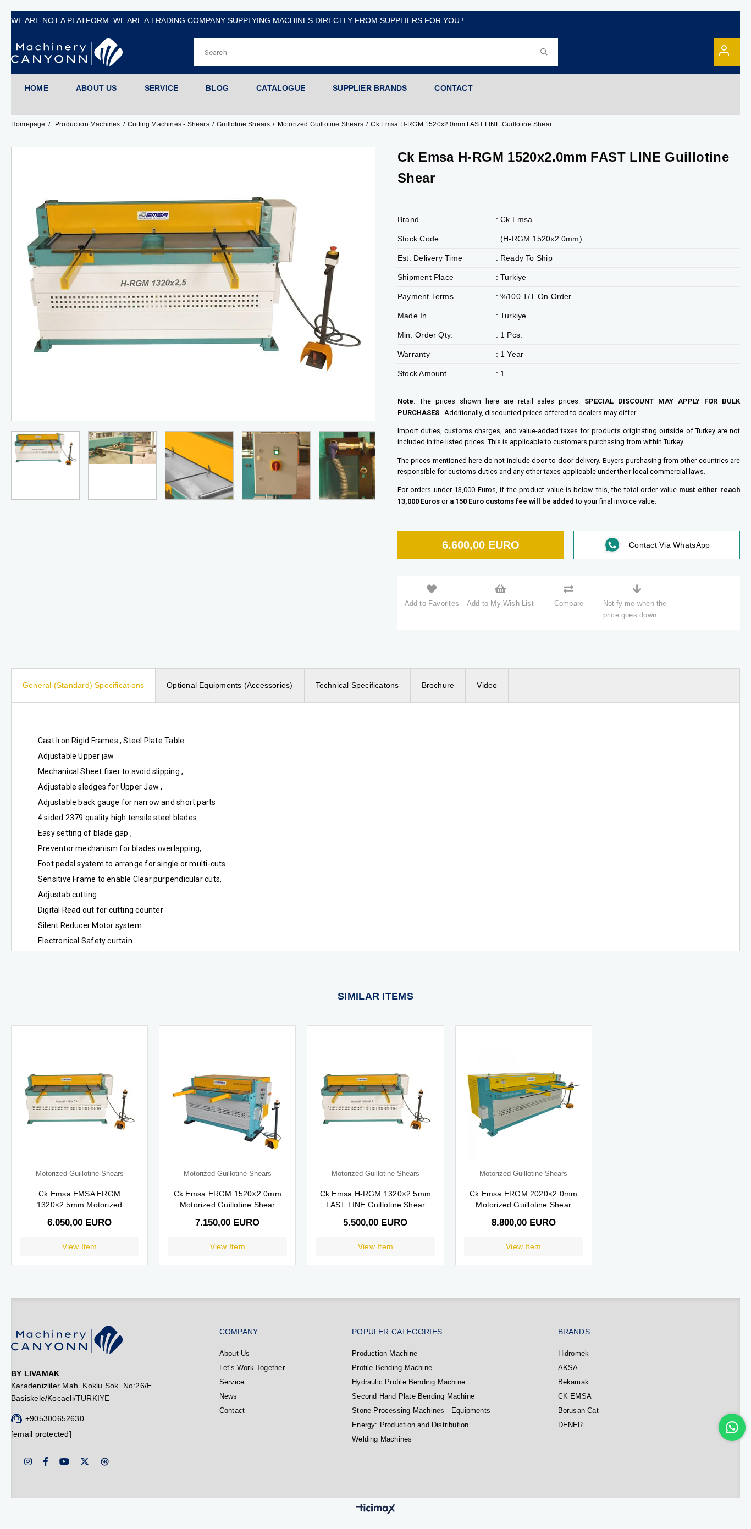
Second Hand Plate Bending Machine (413, 1396)
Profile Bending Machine (392, 1368)
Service (231, 1382)
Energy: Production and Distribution (410, 1425)
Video (487, 685)
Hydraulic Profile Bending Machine (408, 1382)
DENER (570, 1425)
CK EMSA (575, 1396)
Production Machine (384, 1353)
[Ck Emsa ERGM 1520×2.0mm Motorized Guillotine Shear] (227, 1102)
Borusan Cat (578, 1410)
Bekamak (573, 1382)
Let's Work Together (252, 1368)
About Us (234, 1353)
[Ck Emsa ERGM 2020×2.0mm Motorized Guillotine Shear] (523, 1102)
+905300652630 (54, 1418)
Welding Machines (382, 1439)
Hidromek (573, 1353)
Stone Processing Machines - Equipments (421, 1410)
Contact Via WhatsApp (669, 544)
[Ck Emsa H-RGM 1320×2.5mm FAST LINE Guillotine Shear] (375, 1102)
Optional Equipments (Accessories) (229, 685)
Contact (232, 1410)
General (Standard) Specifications (83, 685)
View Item (79, 1246)
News (228, 1396)
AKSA (568, 1368)
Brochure (438, 685)
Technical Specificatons (357, 685)
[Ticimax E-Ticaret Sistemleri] (375, 1509)
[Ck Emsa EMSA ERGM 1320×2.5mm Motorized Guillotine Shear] (79, 1102)
